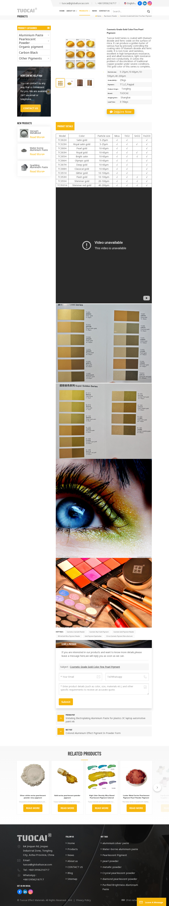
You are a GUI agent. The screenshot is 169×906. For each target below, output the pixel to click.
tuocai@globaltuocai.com (75, 3)
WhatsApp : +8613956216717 (33, 877)
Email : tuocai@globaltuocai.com (37, 862)
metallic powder (112, 867)
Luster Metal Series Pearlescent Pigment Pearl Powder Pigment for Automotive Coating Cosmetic (136, 796)
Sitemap (72, 878)
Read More (36, 137)
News (94, 11)
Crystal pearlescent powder (118, 873)
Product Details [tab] (65, 126)
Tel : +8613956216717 (36, 869)
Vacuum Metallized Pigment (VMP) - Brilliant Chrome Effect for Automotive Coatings (38, 132)
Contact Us (30, 108)
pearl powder (110, 861)
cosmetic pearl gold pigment (99, 632)
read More (33, 808)
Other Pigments (30, 58)
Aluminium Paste (31, 35)
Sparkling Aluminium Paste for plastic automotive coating (39, 166)
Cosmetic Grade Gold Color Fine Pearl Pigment (95, 666)
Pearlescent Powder (110, 16)
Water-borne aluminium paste (120, 849)
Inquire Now (122, 112)
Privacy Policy (83, 900)
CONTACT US (104, 11)
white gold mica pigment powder (69, 636)
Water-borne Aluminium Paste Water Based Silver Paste (39, 149)
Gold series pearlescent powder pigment (67, 796)
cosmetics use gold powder (76, 632)
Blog (70, 873)
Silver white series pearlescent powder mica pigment (33, 796)
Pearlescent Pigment (114, 855)
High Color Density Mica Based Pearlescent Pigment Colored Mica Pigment (101, 796)
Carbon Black (28, 52)
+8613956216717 (107, 3)
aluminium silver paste (115, 843)
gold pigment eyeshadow (93, 636)
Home (62, 11)
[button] (157, 788)
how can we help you (31, 75)
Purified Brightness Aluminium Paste (120, 887)
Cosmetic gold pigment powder (124, 632)
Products (83, 11)
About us (71, 11)
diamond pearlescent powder (119, 878)
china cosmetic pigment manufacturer (119, 636)
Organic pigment (31, 47)
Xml (70, 900)
